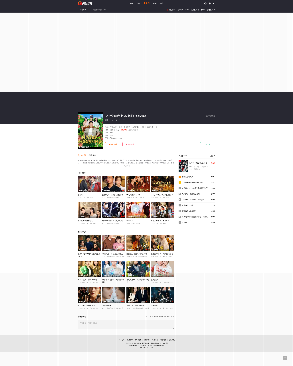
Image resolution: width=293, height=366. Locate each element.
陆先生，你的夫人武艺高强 (136, 254)
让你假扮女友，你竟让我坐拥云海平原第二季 (198, 188)
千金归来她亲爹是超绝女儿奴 (192, 182)
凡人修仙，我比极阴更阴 (191, 194)
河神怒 (184, 222)
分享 (207, 144)
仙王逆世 (129, 221)
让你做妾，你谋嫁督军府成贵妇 (193, 200)
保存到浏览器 (210, 116)
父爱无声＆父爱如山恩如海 (112, 195)
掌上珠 (80, 195)
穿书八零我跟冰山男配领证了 (162, 195)
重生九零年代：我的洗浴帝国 (162, 254)
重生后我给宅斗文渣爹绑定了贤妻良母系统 (197, 217)
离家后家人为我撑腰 (189, 211)
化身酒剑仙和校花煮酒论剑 (112, 221)
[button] (83, 155)
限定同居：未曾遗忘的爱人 (112, 254)
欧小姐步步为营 (187, 205)
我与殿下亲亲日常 (133, 195)
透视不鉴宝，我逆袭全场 (87, 280)
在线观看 (113, 144)
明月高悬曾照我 (187, 177)
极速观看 (130, 144)
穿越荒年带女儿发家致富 (160, 221)
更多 (212, 156)
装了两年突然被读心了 (86, 221)
